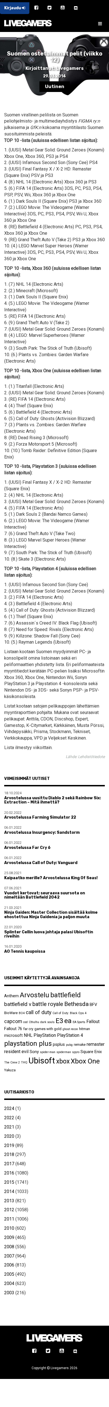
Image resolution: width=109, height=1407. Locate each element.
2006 (9, 1265)
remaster (96, 1044)
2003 (9, 1292)
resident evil (16, 1051)
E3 (59, 1021)
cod (25, 1022)
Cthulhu (34, 1022)
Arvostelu (34, 995)
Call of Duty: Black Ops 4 (69, 1013)
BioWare (11, 1013)
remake (80, 1044)
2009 (9, 1237)
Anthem (11, 995)
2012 (9, 1209)
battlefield (65, 995)
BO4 (22, 1013)
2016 (9, 1173)
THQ (24, 1062)
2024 (9, 1108)
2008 (9, 1246)
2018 (9, 1154)
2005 (9, 1274)
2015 (9, 1182)
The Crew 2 (12, 1062)
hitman (84, 1029)
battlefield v (17, 1004)
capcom (13, 1021)
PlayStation (45, 1035)
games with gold (47, 1029)
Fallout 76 (13, 1028)
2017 (9, 1163)
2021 (9, 1127)
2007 (9, 1256)
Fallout (92, 1021)
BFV (93, 1004)
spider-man (47, 1052)
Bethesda (76, 1003)
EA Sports (79, 1022)
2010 (9, 1228)
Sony (34, 1051)
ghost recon (70, 1029)
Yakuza (10, 1070)
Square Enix (91, 1051)
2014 (9, 1191)
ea (68, 1021)
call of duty (38, 1012)
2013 (9, 1200)
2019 (9, 1145)
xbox (63, 1061)
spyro (75, 1052)
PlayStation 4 (70, 1035)
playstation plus (28, 1043)
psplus (59, 1044)
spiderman (63, 1052)
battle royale (47, 1004)
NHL (28, 1035)
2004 (9, 1283)
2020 (9, 1136)
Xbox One (85, 1061)
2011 (9, 1219)
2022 (9, 1117)
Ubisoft (42, 1060)
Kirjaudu (13, 8)
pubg (69, 1045)
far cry (28, 1029)
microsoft (13, 1035)
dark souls (47, 1022)
